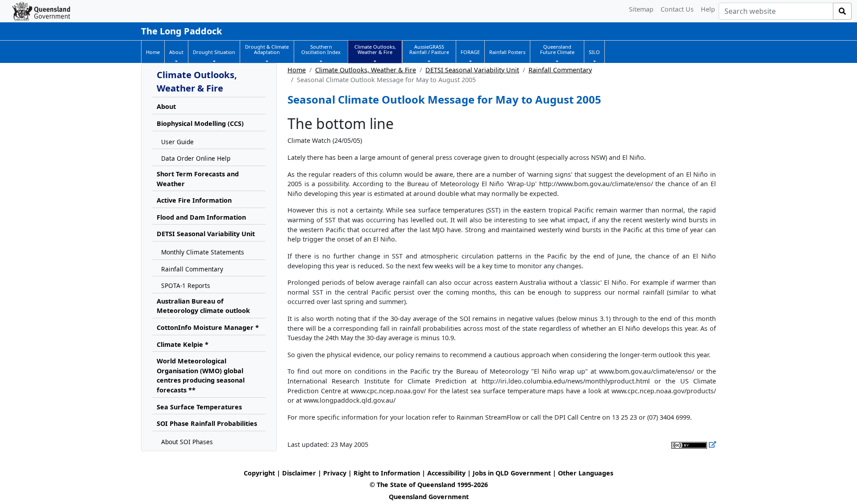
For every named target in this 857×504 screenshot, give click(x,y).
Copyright (259, 473)
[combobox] (776, 11)
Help (708, 9)
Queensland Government (429, 496)
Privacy (334, 473)
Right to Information (387, 473)
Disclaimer (299, 473)
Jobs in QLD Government (513, 473)
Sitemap (641, 9)
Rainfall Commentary (560, 70)
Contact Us (677, 9)
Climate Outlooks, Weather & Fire (365, 70)
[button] (176, 52)
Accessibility (446, 473)
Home (296, 70)
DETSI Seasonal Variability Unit (472, 70)
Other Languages (585, 473)
